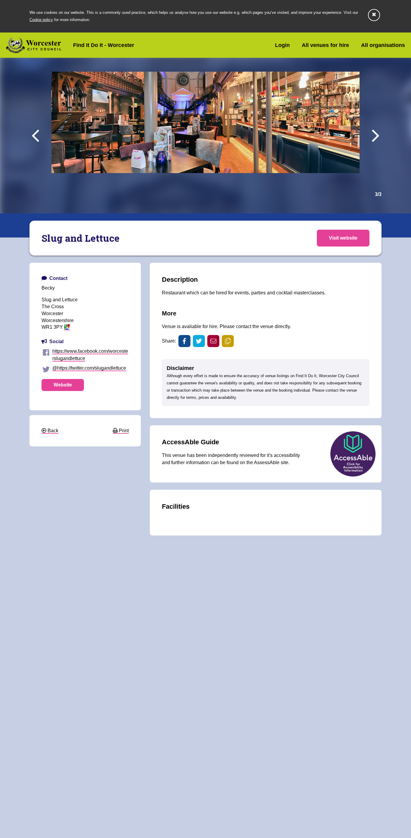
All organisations (383, 45)
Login (282, 45)
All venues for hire (325, 45)
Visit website (343, 238)
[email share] (213, 341)
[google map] (67, 327)
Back (52, 430)
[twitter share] (199, 341)
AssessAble (267, 462)
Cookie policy (41, 19)
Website (63, 384)
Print (123, 430)
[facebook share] (184, 341)
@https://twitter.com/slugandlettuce (89, 368)
